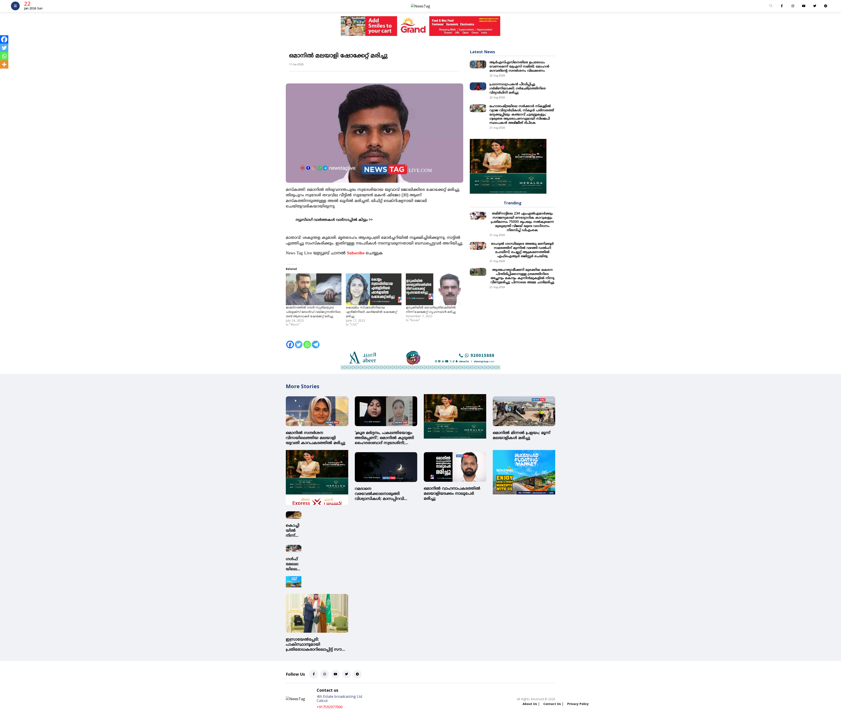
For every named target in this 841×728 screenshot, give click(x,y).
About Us (530, 704)
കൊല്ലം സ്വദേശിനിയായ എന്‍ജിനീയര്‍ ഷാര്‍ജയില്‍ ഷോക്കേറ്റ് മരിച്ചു (371, 311)
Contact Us (552, 704)
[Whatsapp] (307, 341)
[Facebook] (290, 341)
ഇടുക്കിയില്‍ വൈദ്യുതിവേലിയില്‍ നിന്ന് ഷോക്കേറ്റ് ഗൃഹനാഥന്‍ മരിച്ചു (431, 309)
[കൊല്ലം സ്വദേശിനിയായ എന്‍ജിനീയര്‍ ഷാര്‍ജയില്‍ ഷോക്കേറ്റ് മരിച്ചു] (373, 289)
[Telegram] (316, 341)
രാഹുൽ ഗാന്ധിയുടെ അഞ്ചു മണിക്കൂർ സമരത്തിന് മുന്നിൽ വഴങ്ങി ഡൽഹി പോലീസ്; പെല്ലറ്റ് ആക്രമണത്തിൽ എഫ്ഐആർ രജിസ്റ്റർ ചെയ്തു (522, 250)
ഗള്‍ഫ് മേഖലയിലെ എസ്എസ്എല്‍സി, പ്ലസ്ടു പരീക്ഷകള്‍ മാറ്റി (293, 564)
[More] (4, 64)
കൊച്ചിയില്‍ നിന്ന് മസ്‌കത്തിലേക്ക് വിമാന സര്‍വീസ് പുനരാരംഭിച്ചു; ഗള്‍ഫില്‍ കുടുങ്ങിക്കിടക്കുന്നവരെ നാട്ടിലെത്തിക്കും (293, 530)
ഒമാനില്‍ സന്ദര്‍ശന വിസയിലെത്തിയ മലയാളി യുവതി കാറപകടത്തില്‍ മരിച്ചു (315, 438)
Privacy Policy (578, 704)
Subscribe (355, 253)
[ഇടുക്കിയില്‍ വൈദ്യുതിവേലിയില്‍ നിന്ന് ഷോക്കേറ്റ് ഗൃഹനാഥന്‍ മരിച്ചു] (433, 289)
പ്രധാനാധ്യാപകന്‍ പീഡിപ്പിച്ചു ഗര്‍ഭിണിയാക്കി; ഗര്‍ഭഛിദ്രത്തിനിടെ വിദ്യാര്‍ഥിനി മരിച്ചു (517, 88)
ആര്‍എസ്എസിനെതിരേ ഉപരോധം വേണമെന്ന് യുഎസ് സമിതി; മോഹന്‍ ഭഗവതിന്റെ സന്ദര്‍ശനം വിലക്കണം (519, 66)
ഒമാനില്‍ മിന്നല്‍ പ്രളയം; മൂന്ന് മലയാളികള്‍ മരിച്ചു (521, 435)
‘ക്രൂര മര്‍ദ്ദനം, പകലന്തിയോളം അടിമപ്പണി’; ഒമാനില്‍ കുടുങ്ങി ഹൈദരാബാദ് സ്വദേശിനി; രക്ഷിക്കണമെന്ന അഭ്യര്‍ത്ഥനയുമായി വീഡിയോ (384, 438)
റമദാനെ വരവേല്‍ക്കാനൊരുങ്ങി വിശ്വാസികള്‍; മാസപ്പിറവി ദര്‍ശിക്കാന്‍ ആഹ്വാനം (379, 493)
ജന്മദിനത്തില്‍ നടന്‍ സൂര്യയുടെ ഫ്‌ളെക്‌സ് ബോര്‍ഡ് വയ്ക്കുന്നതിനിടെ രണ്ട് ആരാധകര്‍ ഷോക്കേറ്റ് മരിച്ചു (313, 311)
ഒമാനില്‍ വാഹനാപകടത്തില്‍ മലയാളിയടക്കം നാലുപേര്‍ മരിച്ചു (452, 493)
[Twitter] (298, 341)
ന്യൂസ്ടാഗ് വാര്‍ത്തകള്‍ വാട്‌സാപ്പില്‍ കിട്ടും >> (334, 220)
